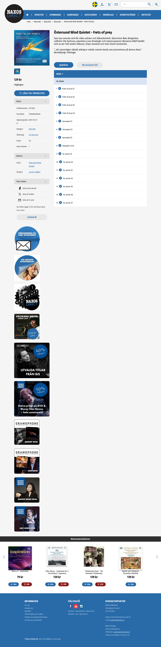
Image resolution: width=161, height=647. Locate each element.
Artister (146, 14)
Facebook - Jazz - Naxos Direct (78, 614)
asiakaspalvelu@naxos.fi (121, 632)
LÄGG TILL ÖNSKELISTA (34, 93)
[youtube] (76, 608)
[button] (95, 4)
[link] (29, 22)
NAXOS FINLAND (110, 626)
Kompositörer (127, 14)
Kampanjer (72, 14)
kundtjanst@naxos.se (117, 620)
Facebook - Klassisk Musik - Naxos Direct (81, 611)
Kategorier (91, 14)
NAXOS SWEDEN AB (111, 605)
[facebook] (70, 608)
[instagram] (81, 608)
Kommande (55, 14)
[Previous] (4, 557)
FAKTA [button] (18, 101)
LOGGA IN (31, 217)
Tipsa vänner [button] (21, 181)
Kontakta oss (29, 608)
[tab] (32, 101)
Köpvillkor (28, 611)
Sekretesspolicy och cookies (34, 614)
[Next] (157, 557)
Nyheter (39, 14)
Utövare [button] (19, 156)
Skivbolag (108, 14)
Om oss (27, 605)
